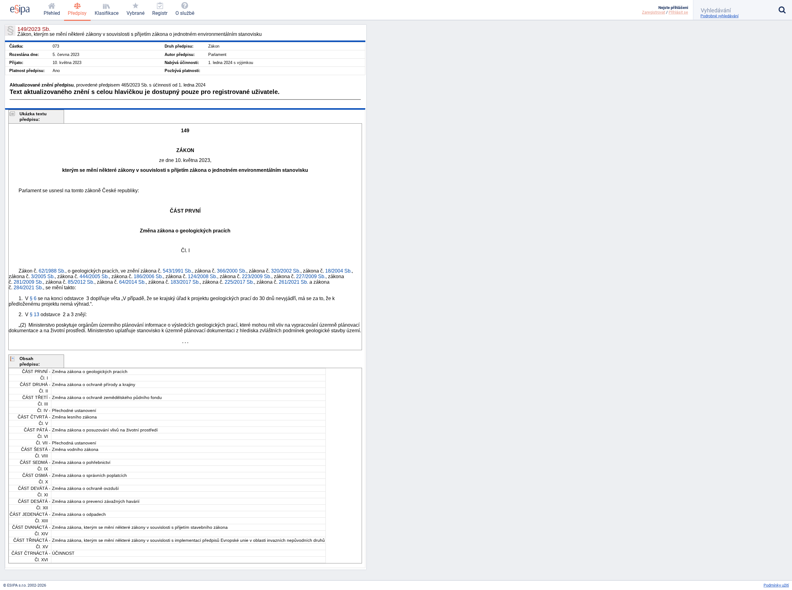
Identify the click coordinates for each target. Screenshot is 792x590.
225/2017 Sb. (239, 282)
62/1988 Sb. (52, 271)
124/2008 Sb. (202, 276)
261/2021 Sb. (293, 282)
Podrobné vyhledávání (719, 16)
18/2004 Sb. (338, 271)
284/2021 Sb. (28, 287)
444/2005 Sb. (94, 276)
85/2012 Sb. (81, 282)
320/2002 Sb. (285, 271)
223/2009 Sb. (256, 276)
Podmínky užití (776, 585)
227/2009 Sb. (310, 276)
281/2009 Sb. (28, 282)
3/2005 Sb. (43, 276)
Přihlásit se (678, 12)
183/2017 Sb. (185, 282)
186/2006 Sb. (148, 276)
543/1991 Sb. (177, 271)
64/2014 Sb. (132, 282)
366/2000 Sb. (231, 271)
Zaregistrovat (653, 12)
